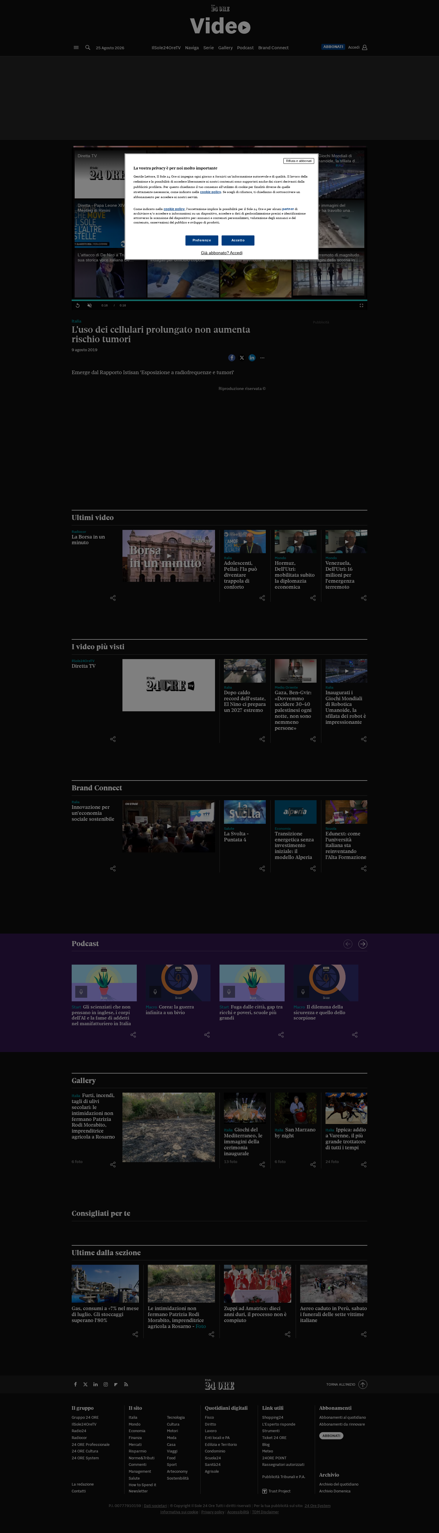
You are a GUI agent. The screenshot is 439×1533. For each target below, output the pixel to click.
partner (288, 209)
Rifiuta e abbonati (298, 161)
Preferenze (202, 240)
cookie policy (210, 192)
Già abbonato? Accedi (221, 252)
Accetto (238, 240)
